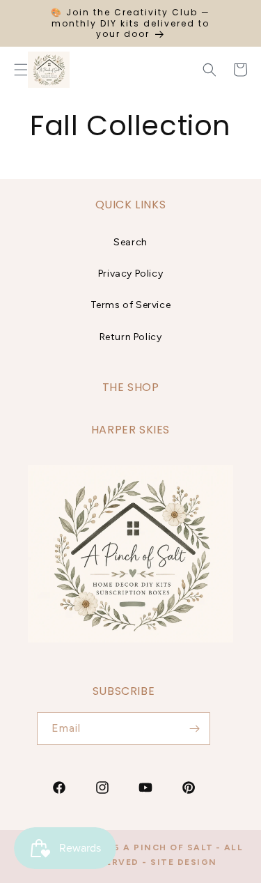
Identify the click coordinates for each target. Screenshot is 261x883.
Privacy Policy (130, 273)
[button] (209, 69)
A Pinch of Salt (168, 847)
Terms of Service (130, 305)
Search (130, 242)
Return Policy (131, 337)
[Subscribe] (194, 728)
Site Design (183, 862)
